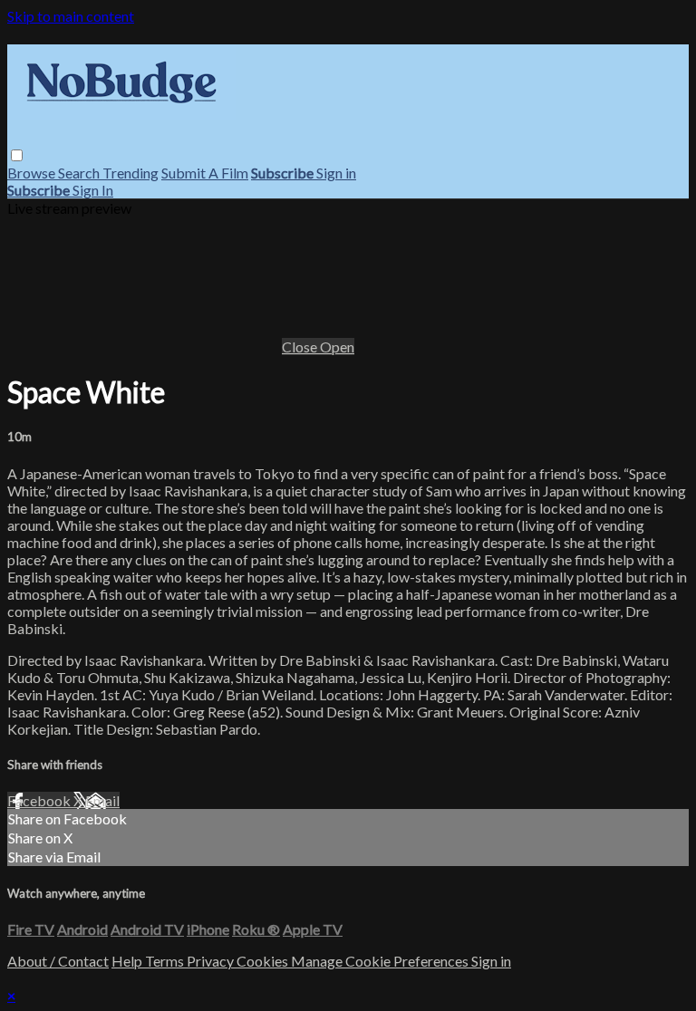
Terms (166, 960)
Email (102, 800)
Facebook (40, 800)
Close (301, 346)
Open (337, 346)
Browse (32, 172)
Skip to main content (70, 15)
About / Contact (58, 960)
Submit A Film (204, 172)
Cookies (264, 960)
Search (80, 172)
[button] (17, 155)
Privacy (212, 960)
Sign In (92, 189)
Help (128, 960)
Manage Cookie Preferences (381, 960)
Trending (130, 172)
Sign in (336, 172)
